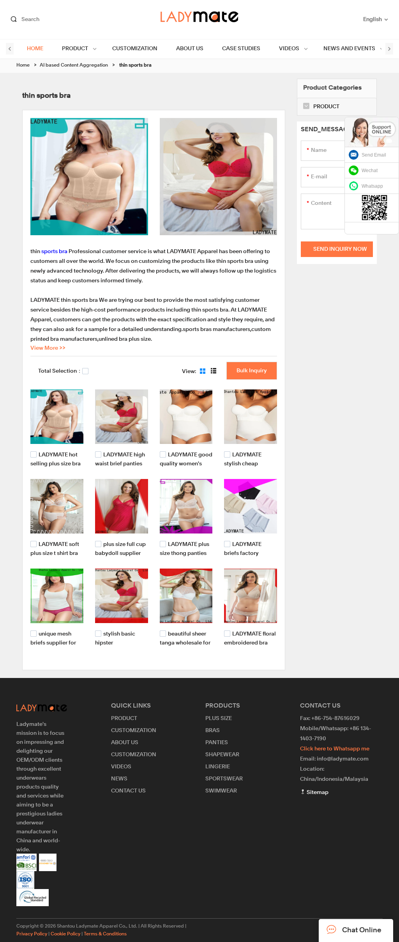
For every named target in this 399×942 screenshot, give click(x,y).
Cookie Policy (65, 934)
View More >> (47, 348)
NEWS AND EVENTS (349, 48)
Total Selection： (60, 371)
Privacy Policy (31, 934)
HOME (35, 48)
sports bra (54, 251)
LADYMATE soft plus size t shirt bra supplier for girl (54, 553)
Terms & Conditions (105, 934)
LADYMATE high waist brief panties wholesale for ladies (121, 463)
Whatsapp (372, 186)
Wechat (370, 170)
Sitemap (316, 792)
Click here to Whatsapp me (334, 749)
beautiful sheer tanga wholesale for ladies (185, 642)
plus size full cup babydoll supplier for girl (120, 553)
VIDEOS (289, 48)
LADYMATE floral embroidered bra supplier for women (250, 642)
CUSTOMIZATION (134, 48)
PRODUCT (75, 48)
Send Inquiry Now (340, 249)
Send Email (374, 155)
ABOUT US (189, 48)
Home (23, 65)
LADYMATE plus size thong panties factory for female (184, 553)
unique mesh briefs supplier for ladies (53, 642)
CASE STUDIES (241, 48)
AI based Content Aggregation (74, 65)
